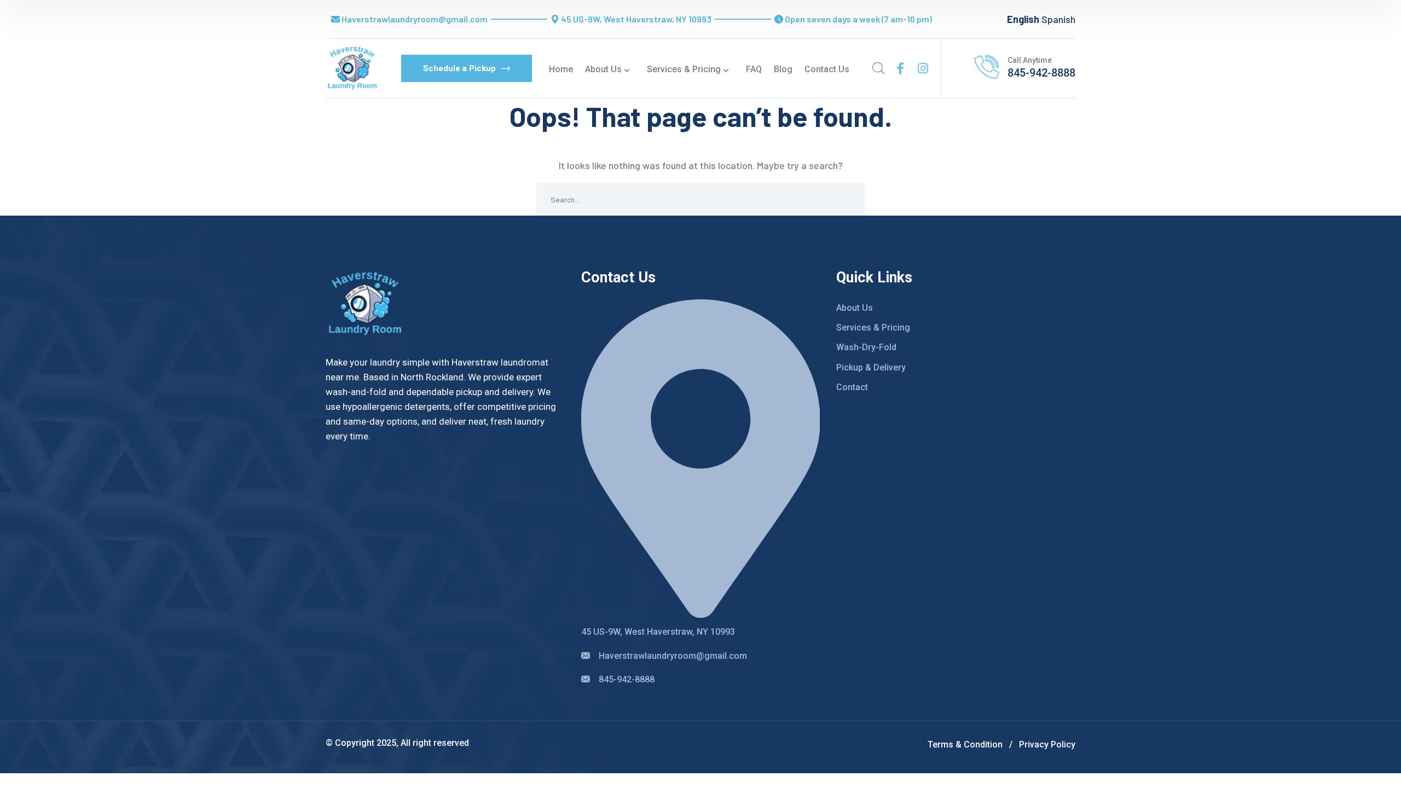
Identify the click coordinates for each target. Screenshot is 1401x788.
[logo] (352, 67)
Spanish (1058, 19)
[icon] (900, 68)
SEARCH (848, 199)
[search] (878, 68)
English (1023, 19)
